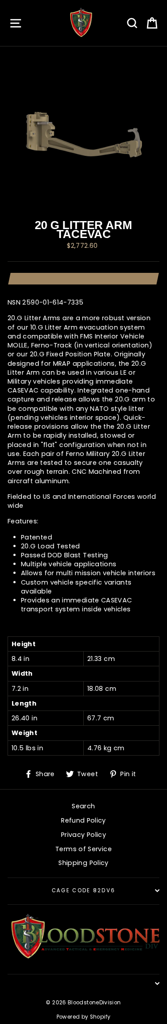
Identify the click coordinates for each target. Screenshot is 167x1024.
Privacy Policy (83, 834)
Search (83, 806)
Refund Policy (83, 820)
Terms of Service (83, 848)
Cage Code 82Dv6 (84, 890)
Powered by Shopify (84, 1016)
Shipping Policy (83, 862)
